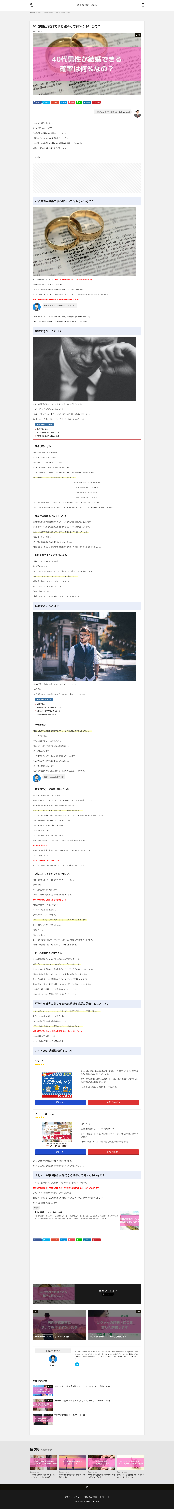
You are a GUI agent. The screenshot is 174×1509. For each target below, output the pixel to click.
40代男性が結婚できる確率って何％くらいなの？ (57, 12)
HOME (33, 12)
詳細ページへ (60, 1102)
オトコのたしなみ (93, 1501)
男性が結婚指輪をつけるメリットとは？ (70, 1415)
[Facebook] (37, 102)
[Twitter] (46, 102)
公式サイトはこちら (113, 1102)
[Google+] (55, 102)
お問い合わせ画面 (90, 1497)
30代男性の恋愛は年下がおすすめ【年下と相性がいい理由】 (101, 1476)
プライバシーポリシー (73, 1497)
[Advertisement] (87, 177)
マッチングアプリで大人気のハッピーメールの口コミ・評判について (82, 1386)
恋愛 (39, 12)
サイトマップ (104, 1497)
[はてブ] (63, 102)
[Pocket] (71, 102)
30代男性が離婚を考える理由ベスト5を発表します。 (72, 1476)
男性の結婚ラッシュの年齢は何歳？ (49, 1212)
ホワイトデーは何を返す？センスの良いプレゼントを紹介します (130, 1476)
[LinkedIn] (87, 102)
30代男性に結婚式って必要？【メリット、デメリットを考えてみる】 (82, 1400)
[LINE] (79, 102)
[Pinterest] (96, 102)
